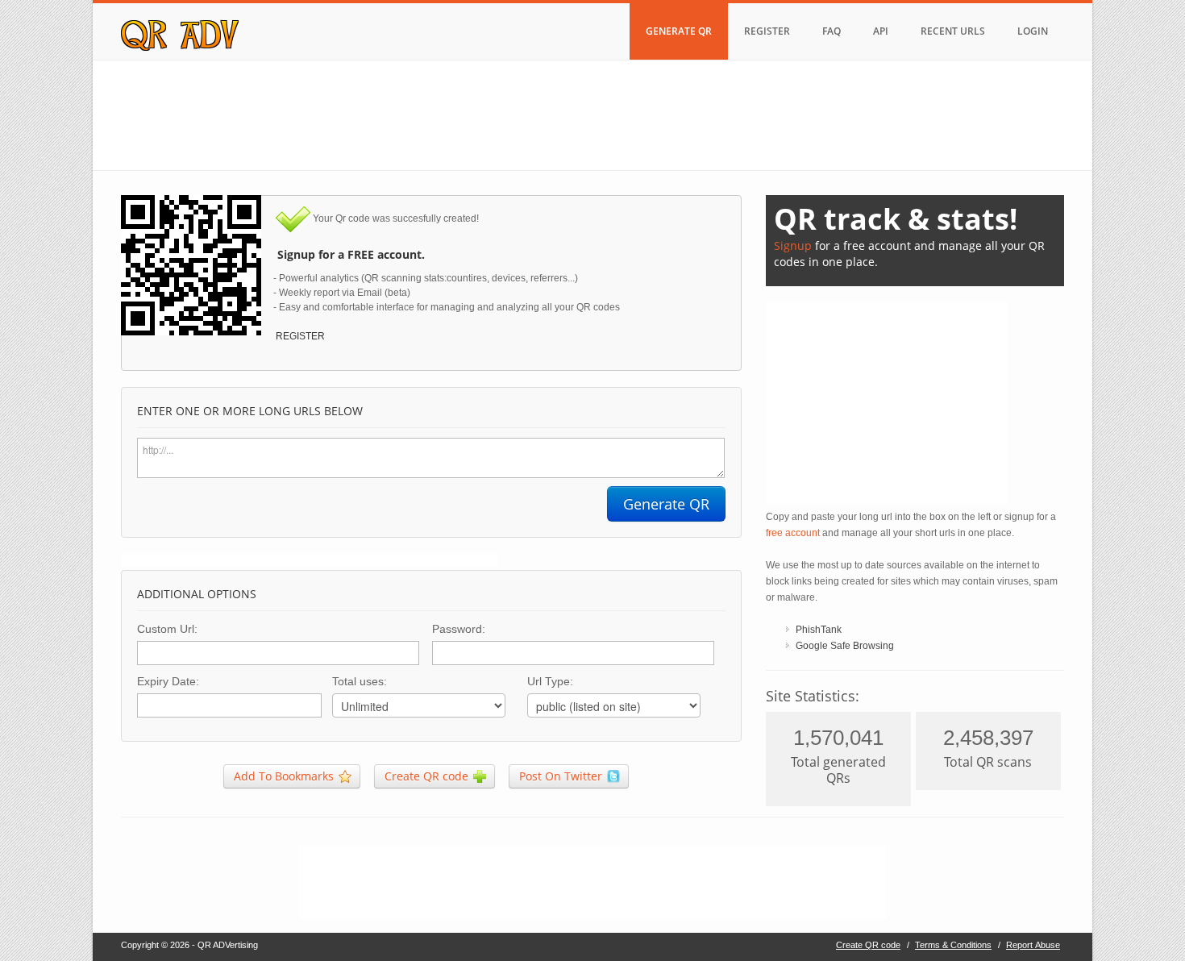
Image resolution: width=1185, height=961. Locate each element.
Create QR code (868, 945)
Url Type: (550, 681)
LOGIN (1032, 31)
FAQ (831, 31)
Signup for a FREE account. (343, 254)
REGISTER (767, 31)
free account (793, 533)
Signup (793, 245)
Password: (458, 628)
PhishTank (819, 629)
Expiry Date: (168, 681)
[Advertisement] (592, 113)
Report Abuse (1033, 945)
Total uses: (359, 681)
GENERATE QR (679, 31)
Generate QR (666, 504)
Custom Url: (167, 628)
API (880, 31)
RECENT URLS (953, 31)
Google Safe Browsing (845, 645)
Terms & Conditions (953, 945)
